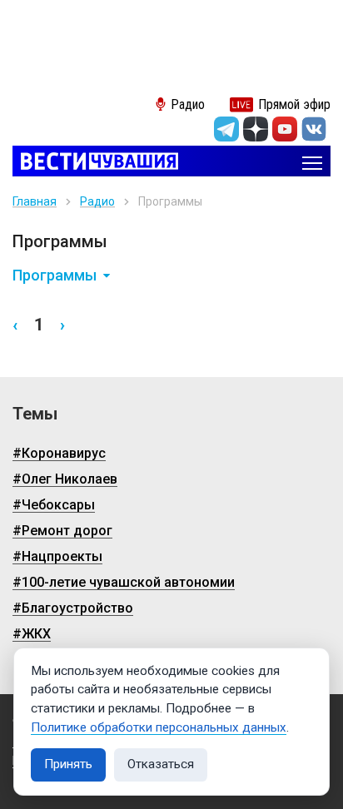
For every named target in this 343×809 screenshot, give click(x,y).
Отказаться (160, 764)
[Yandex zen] (255, 129)
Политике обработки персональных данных (158, 727)
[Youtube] (284, 129)
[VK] (313, 129)
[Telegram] (226, 129)
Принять (68, 764)
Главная (34, 201)
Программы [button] (54, 275)
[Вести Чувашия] (95, 162)
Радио (97, 201)
